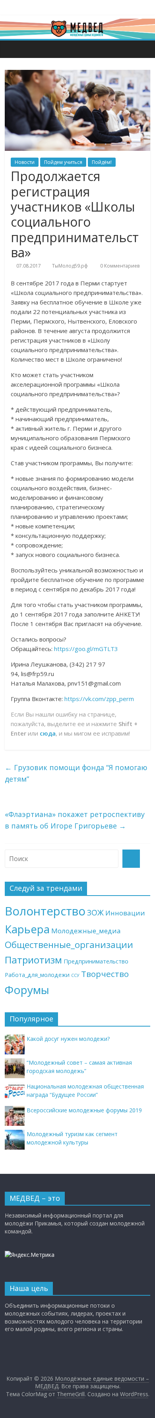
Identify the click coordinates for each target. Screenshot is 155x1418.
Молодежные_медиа (86, 930)
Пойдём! (102, 162)
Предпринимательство (96, 961)
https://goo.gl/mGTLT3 (86, 649)
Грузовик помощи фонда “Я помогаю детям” (76, 773)
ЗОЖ (95, 912)
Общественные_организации (69, 944)
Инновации (125, 912)
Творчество (105, 973)
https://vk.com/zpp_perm (99, 699)
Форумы (27, 989)
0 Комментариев (119, 265)
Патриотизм (33, 959)
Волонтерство (45, 911)
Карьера (27, 929)
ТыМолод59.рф (70, 265)
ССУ (75, 975)
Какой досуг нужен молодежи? (68, 1038)
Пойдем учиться (63, 162)
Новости (25, 162)
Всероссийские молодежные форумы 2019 (84, 1110)
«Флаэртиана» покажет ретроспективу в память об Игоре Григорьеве (75, 819)
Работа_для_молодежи (37, 975)
